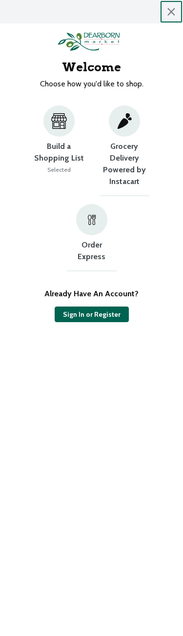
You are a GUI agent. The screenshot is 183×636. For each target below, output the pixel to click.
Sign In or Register (92, 314)
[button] (59, 150)
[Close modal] (171, 11)
